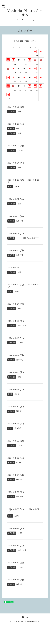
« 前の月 (15, 41)
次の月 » (34, 41)
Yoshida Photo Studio (25, 13)
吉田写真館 (19, 621)
